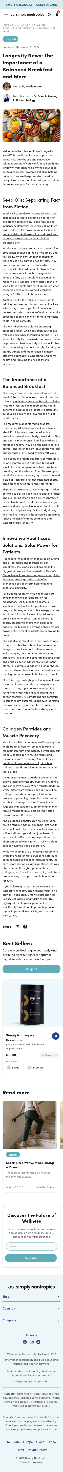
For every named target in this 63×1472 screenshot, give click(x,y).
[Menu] (6, 15)
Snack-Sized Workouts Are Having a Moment (30, 1165)
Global (40, 1442)
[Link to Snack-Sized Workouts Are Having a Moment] (30, 1125)
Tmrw (52, 1442)
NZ (9, 1442)
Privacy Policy (37, 1450)
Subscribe (31, 1258)
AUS (17, 1442)
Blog (15, 24)
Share (7, 926)
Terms (20, 1450)
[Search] (49, 15)
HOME (6, 24)
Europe (28, 1442)
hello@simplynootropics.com (31, 1381)
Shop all (31, 969)
